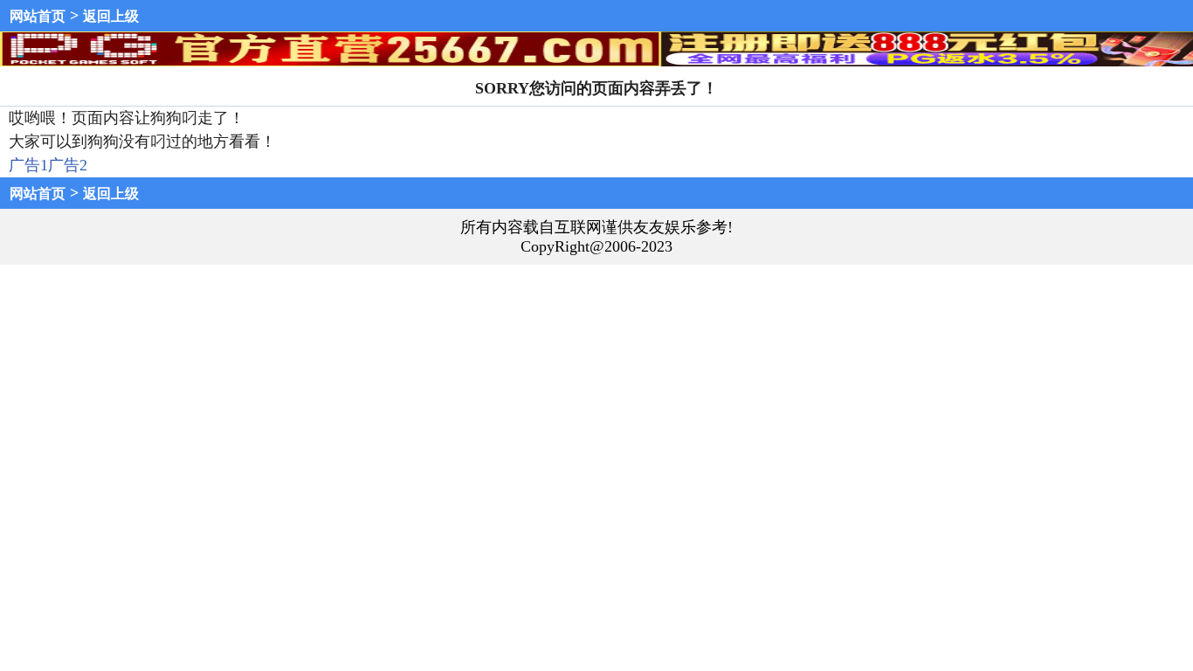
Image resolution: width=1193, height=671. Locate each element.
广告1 (28, 165)
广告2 (67, 165)
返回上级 (111, 16)
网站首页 (38, 16)
